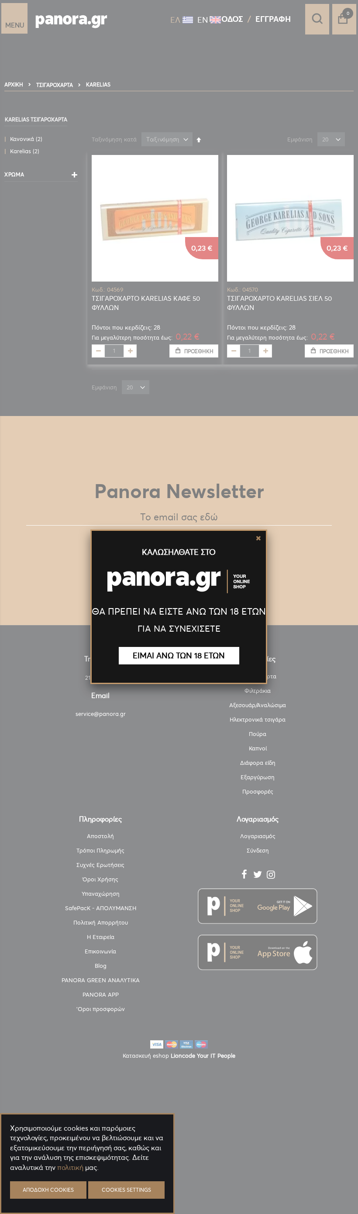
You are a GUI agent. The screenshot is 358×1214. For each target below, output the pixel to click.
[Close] (258, 538)
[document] (87, 1188)
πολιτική (70, 1167)
